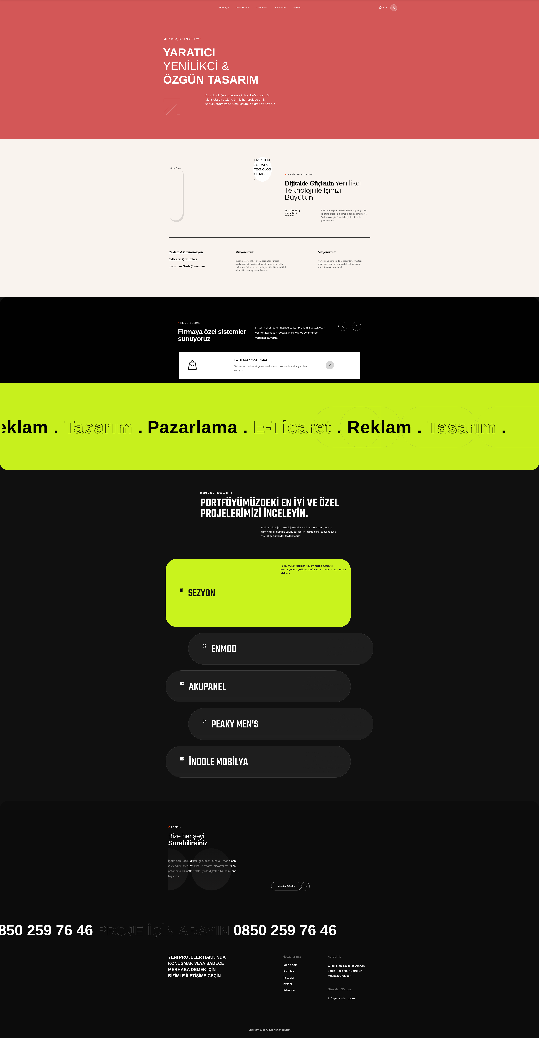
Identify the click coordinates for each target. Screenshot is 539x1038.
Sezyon (201, 594)
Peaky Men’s (234, 725)
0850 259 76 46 (197, 930)
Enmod (224, 649)
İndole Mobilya (218, 762)
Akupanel (207, 687)
